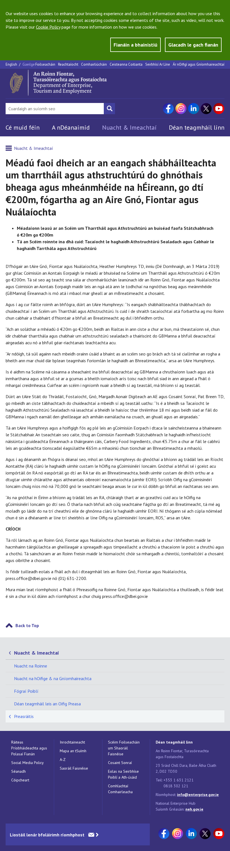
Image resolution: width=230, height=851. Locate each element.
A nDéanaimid (71, 127)
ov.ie (199, 809)
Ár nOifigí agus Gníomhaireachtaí (198, 64)
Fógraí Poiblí (26, 691)
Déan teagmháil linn (196, 127)
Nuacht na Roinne (30, 666)
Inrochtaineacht (72, 742)
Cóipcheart (20, 780)
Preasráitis (24, 716)
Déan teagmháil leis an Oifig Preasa (47, 704)
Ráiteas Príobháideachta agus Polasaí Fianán (29, 748)
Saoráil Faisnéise (74, 768)
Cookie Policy (48, 27)
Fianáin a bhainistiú (135, 45)
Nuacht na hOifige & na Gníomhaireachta (52, 678)
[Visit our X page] (206, 108)
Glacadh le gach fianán (193, 45)
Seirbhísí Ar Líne (157, 64)
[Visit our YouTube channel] (218, 108)
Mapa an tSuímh (73, 750)
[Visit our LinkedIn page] (193, 108)
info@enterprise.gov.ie (198, 794)
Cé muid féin (23, 127)
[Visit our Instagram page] (181, 108)
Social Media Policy (27, 762)
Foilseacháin (45, 64)
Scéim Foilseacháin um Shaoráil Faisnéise (124, 748)
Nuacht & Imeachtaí (129, 127)
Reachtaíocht (68, 64)
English (12, 64)
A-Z (63, 759)
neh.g (190, 809)
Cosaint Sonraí (120, 762)
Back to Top (27, 625)
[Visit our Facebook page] (168, 108)
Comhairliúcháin (94, 64)
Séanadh (18, 771)
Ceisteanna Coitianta (126, 64)
